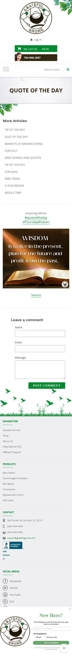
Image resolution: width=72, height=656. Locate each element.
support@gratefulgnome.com (21, 538)
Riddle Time (13, 192)
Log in (38, 39)
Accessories (9, 489)
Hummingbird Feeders (15, 478)
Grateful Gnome (11, 430)
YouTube (15, 594)
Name (18, 327)
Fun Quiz (11, 172)
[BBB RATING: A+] (13, 543)
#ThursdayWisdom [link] (36, 222)
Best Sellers (9, 472)
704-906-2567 (32, 57)
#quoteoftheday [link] (36, 218)
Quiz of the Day (16, 137)
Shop (5, 435)
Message (20, 357)
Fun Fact (11, 151)
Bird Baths (8, 483)
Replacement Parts (13, 494)
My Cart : (36, 49)
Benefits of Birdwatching (24, 144)
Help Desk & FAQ (12, 446)
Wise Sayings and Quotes (23, 158)
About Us (8, 441)
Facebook (15, 581)
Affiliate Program (12, 452)
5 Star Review (14, 185)
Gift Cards (8, 500)
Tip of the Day (15, 130)
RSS (12, 601)
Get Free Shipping (51, 643)
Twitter (14, 588)
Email (18, 342)
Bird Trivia (12, 178)
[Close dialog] (70, 608)
